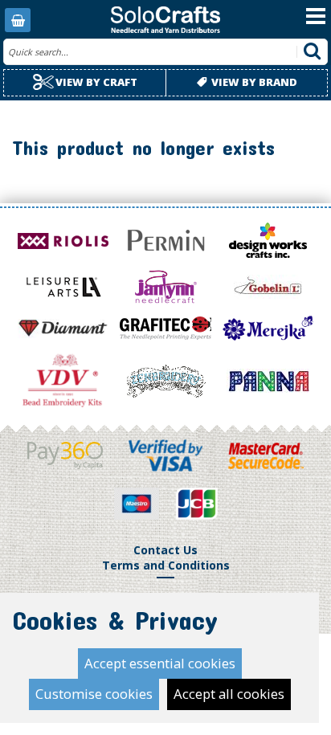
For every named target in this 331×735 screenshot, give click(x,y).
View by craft (95, 82)
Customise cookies (94, 693)
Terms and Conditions (166, 565)
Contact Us (165, 549)
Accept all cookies (229, 693)
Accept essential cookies (159, 663)
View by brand (253, 82)
